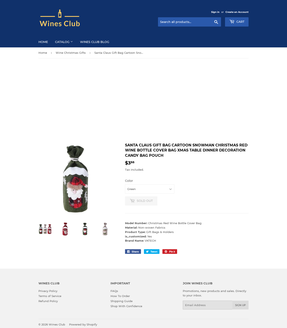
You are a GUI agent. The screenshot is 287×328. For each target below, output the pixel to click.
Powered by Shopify (83, 324)
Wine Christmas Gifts (71, 52)
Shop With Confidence (126, 306)
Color (129, 181)
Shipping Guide (122, 301)
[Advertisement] (143, 100)
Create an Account (237, 12)
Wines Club (57, 324)
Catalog (62, 42)
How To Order (120, 296)
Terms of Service (49, 296)
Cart (240, 22)
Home (43, 42)
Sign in (215, 12)
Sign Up (240, 305)
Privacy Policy (47, 291)
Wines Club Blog (94, 42)
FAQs (114, 291)
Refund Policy (48, 301)
